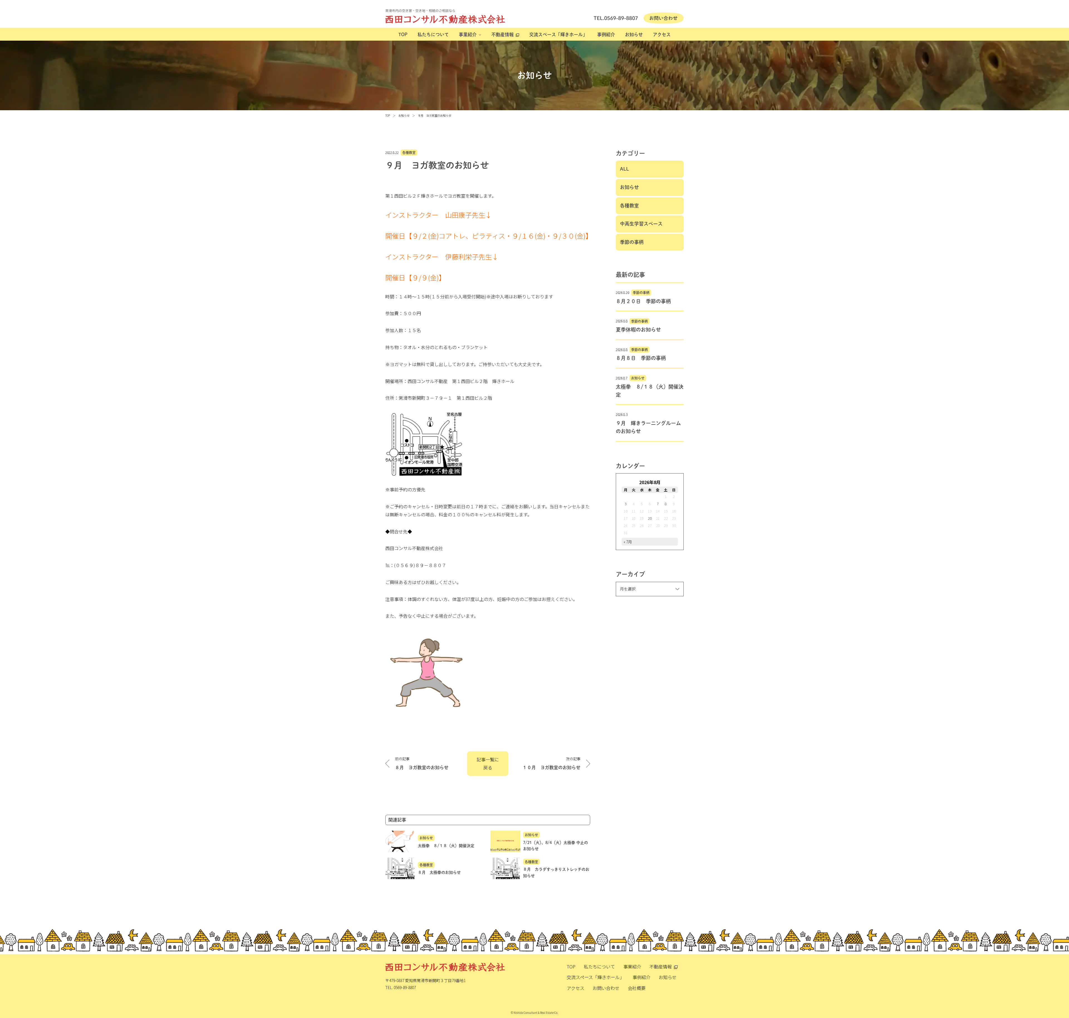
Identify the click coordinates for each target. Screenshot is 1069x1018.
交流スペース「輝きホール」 (558, 34)
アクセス (662, 34)
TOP (403, 34)
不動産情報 (502, 34)
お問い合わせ (606, 988)
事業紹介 (468, 34)
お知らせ (634, 34)
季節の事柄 (632, 242)
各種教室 (409, 152)
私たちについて (433, 34)
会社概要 (637, 988)
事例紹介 (606, 34)
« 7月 (628, 541)
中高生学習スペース (641, 223)
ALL (624, 168)
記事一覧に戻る (488, 763)
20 (650, 518)
